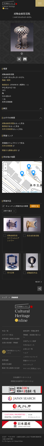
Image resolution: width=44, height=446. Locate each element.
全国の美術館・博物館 (10, 343)
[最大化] (5, 173)
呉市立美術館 (7, 129)
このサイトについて (30, 357)
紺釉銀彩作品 (32, 273)
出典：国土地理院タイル (34, 192)
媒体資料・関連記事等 (31, 331)
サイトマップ (28, 365)
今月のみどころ (28, 345)
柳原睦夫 (5, 85)
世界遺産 (5, 360)
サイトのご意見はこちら (32, 368)
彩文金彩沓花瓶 (33, 236)
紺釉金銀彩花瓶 (8, 123)
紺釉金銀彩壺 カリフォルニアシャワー (13, 238)
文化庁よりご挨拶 (29, 341)
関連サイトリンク (29, 361)
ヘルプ (25, 353)
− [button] (5, 167)
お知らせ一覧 (28, 349)
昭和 (8, 80)
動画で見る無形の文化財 (11, 368)
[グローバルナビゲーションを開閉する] (39, 3)
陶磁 (4, 80)
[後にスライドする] (38, 282)
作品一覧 (5, 331)
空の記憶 (10, 273)
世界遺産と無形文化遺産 (11, 339)
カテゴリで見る (7, 335)
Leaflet (23, 192)
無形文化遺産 (7, 364)
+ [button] (5, 164)
